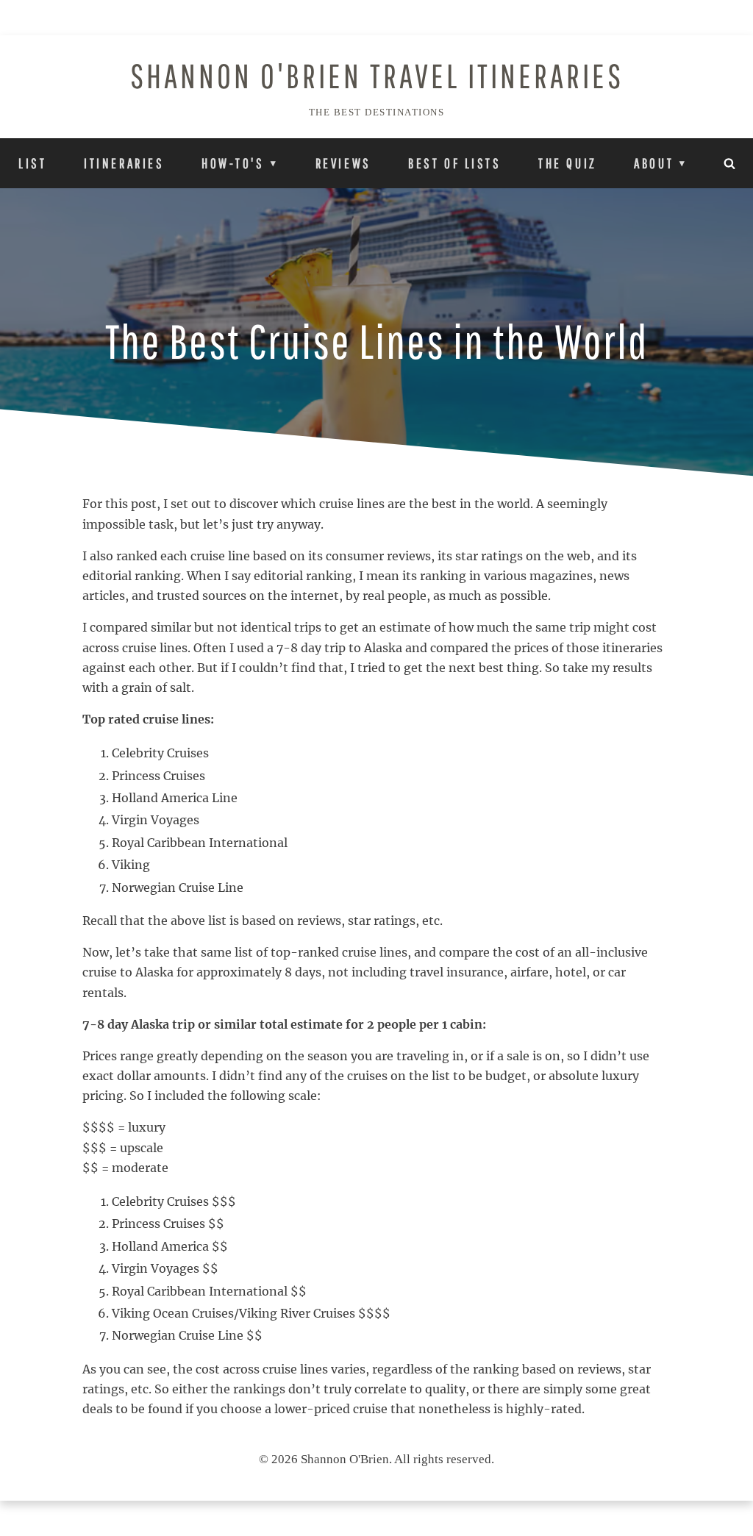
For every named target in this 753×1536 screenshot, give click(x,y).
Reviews (343, 163)
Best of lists (454, 163)
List (32, 163)
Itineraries (124, 163)
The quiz (567, 163)
